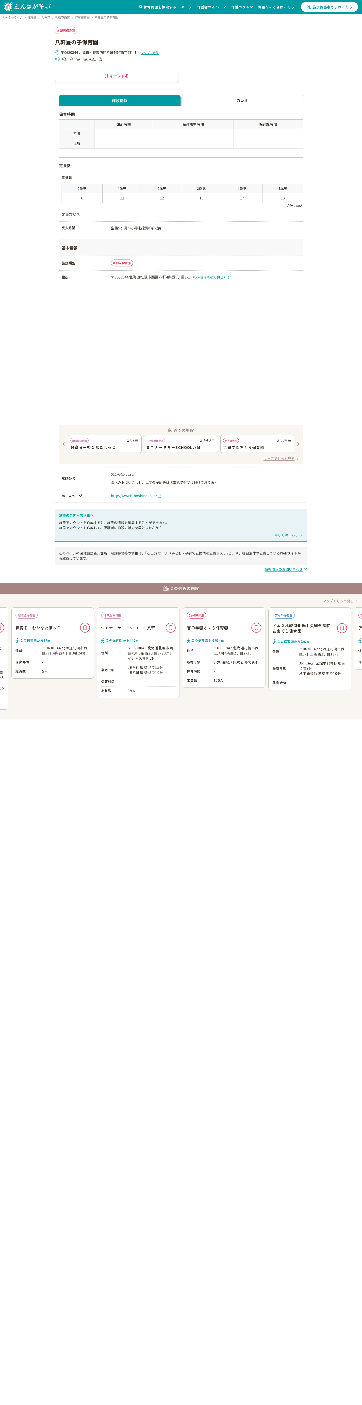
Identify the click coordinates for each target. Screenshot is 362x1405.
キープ (186, 6)
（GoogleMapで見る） (209, 277)
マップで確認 (150, 52)
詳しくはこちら (286, 534)
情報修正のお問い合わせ (284, 569)
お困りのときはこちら (276, 6)
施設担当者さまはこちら (333, 6)
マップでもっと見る (279, 458)
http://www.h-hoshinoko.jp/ (134, 495)
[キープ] (85, 628)
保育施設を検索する (160, 6)
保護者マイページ (211, 6)
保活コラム (240, 6)
